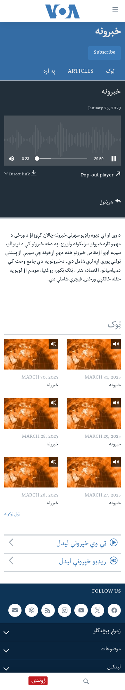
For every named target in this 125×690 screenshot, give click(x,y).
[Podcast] (31, 610)
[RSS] (48, 610)
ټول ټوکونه (11, 514)
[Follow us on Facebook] (114, 610)
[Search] (86, 681)
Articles (80, 72)
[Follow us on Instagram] (64, 610)
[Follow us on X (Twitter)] (97, 610)
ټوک (110, 72)
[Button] (110, 204)
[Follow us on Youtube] (81, 610)
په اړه (49, 72)
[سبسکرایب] (15, 610)
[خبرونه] (94, 354)
